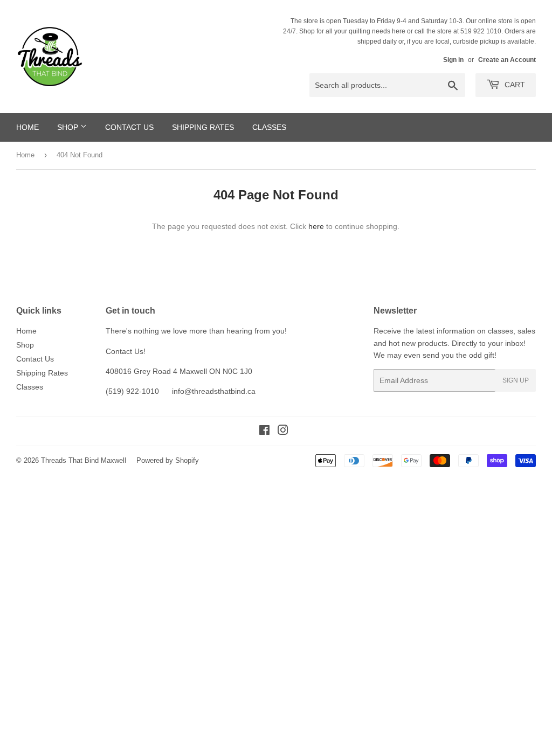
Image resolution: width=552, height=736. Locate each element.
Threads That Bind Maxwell (83, 460)
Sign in (453, 60)
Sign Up (515, 380)
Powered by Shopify (167, 460)
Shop (68, 127)
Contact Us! (126, 351)
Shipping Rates (203, 127)
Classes (269, 127)
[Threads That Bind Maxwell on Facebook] (264, 431)
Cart (513, 84)
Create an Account (507, 60)
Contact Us (129, 127)
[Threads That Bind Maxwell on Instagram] (283, 431)
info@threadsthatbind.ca (214, 391)
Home (27, 127)
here (316, 226)
